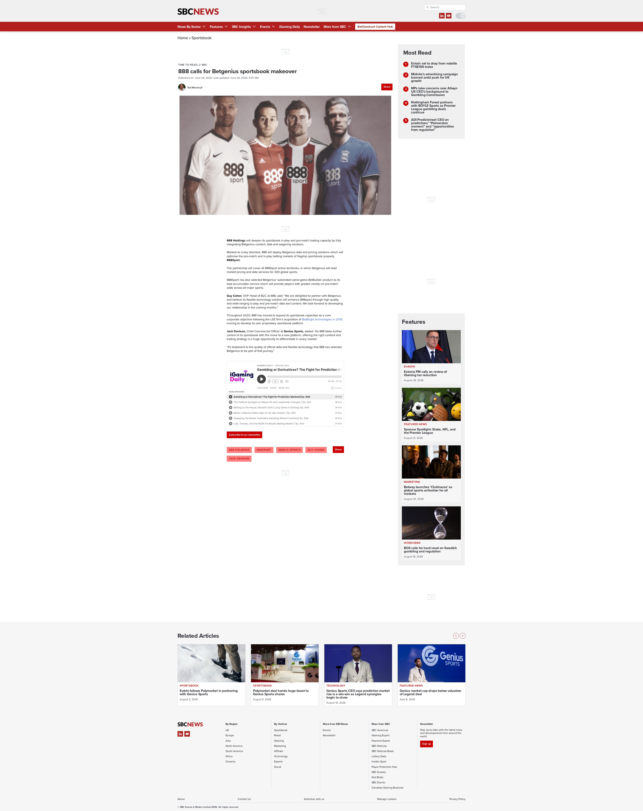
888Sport (264, 450)
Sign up (426, 744)
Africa (229, 756)
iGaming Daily (289, 26)
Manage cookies (386, 799)
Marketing (280, 746)
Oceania (230, 761)
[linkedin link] (442, 15)
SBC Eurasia (379, 772)
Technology (281, 756)
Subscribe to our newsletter (244, 435)
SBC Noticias (379, 746)
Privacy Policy (457, 799)
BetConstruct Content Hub (375, 26)
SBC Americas (380, 730)
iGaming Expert (380, 735)
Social (277, 767)
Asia (228, 741)
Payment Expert (381, 741)
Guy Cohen (316, 450)
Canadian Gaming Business (387, 788)
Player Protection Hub (384, 767)
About (181, 799)
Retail (277, 735)
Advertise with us (314, 799)
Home (182, 38)
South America (234, 751)
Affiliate (278, 751)
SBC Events (378, 782)
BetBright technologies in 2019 (322, 319)
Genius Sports (289, 450)
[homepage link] (198, 11)
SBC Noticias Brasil (383, 751)
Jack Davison (239, 458)
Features (216, 26)
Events (265, 26)
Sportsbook (201, 38)
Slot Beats (377, 777)
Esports (278, 761)
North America (234, 746)
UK (227, 730)
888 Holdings (239, 450)
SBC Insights (241, 26)
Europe (230, 735)
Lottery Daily (379, 756)
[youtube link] (448, 15)
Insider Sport (379, 761)
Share (386, 87)
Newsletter (312, 26)
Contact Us (244, 799)
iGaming (279, 741)
